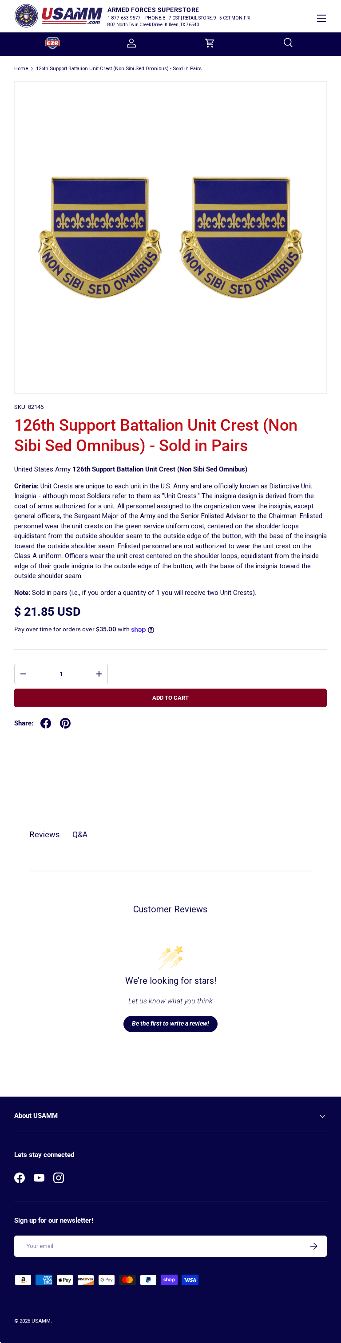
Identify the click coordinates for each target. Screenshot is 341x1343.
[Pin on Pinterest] (65, 723)
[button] (210, 43)
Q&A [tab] (79, 834)
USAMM (41, 1321)
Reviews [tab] (45, 834)
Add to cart (170, 697)
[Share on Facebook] (46, 723)
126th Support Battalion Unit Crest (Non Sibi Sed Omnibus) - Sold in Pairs (119, 68)
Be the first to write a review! (170, 1023)
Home (21, 68)
